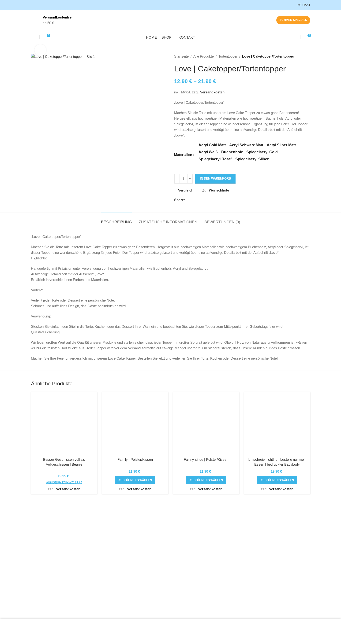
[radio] (212, 145)
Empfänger (182, 549)
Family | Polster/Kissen (135, 459)
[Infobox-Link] (51, 20)
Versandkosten (212, 92)
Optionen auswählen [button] (64, 482)
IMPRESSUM (232, 558)
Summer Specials (293, 20)
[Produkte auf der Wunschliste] (33, 37)
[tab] (116, 220)
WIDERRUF (231, 549)
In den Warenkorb (215, 178)
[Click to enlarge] (40, 50)
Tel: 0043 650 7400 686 (54, 567)
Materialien (183, 155)
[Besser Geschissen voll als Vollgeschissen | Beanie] (64, 425)
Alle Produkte (203, 56)
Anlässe (180, 541)
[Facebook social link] (188, 200)
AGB (225, 532)
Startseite (181, 56)
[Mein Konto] (293, 37)
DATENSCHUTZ (235, 541)
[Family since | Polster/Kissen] (206, 425)
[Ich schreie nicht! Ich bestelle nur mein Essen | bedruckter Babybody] (277, 425)
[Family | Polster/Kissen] (135, 425)
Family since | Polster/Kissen (206, 459)
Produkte (181, 558)
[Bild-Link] (63, 527)
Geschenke (183, 532)
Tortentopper (227, 56)
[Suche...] (58, 37)
